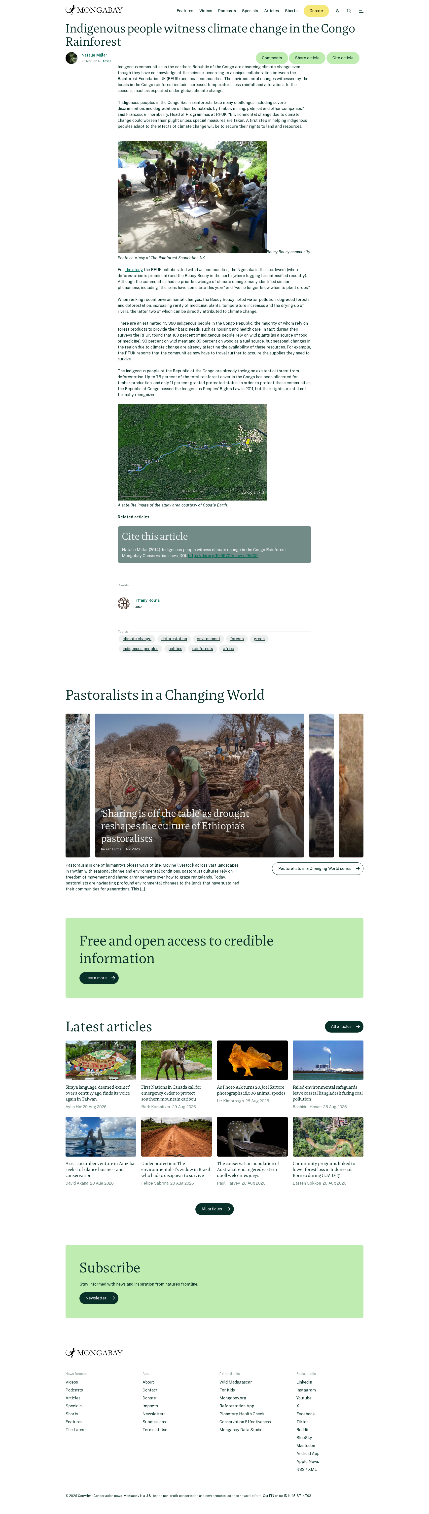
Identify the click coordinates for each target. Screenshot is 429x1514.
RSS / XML (306, 1469)
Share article (307, 58)
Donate (316, 10)
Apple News (307, 1461)
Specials (250, 10)
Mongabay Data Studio (240, 1429)
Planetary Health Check (241, 1414)
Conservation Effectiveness (245, 1421)
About (148, 1382)
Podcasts (227, 10)
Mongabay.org (232, 1398)
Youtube (304, 1398)
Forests (237, 638)
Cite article (343, 58)
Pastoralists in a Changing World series (314, 868)
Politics (175, 648)
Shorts (291, 10)
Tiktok (302, 1421)
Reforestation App (236, 1406)
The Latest (76, 1429)
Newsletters (154, 1414)
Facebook (305, 1414)
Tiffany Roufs (147, 600)
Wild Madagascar (235, 1382)
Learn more (96, 978)
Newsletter (96, 1298)
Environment (208, 638)
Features (185, 10)
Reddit (302, 1429)
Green (259, 638)
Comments (272, 58)
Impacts (150, 1406)
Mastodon (305, 1445)
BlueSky (304, 1437)
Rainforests (202, 648)
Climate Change (137, 638)
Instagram (306, 1390)
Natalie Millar (94, 55)
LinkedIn (304, 1382)
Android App (308, 1453)
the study (134, 269)
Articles (271, 10)
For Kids (227, 1390)
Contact (150, 1390)
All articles (341, 1026)
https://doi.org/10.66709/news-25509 (223, 555)
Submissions (154, 1421)
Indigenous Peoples (140, 648)
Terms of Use (155, 1429)
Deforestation (174, 638)
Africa (107, 61)
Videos (205, 10)
